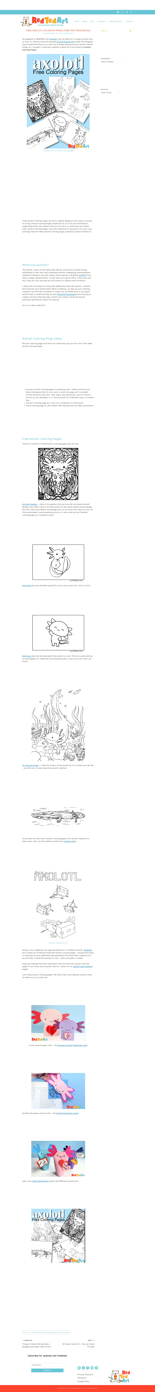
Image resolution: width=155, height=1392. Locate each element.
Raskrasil (88, 950)
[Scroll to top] (150, 1385)
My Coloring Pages (30, 765)
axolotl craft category (83, 966)
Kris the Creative (29, 504)
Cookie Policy (83, 1381)
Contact (129, 21)
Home (77, 21)
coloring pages (37, 1332)
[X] (122, 12)
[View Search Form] (131, 12)
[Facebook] (118, 12)
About (84, 21)
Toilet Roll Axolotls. (40, 1181)
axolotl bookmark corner (67, 1113)
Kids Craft (59, 33)
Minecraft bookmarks (66, 294)
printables (65, 1332)
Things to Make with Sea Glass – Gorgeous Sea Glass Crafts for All (36, 1344)
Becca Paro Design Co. (90, 1388)
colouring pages (52, 1332)
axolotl (26, 1332)
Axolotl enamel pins (66, 42)
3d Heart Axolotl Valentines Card (72, 1045)
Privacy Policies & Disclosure (85, 1376)
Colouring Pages (49, 33)
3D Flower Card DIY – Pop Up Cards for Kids (78, 1344)
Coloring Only (70, 841)
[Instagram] (127, 12)
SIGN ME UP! (47, 1370)
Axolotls (53, 39)
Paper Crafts (69, 33)
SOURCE (82, 275)
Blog (92, 21)
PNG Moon (26, 585)
